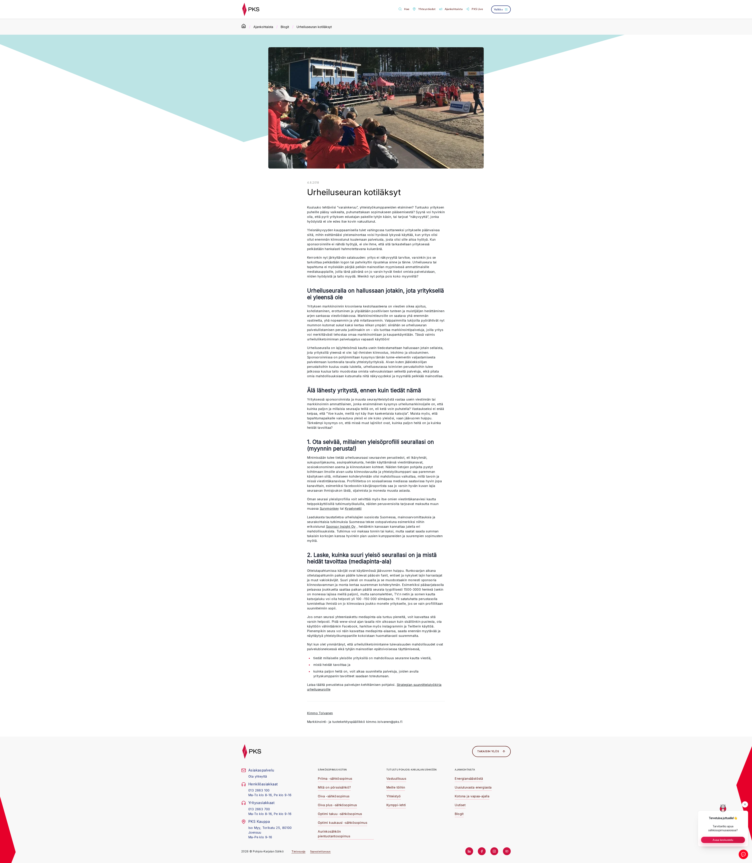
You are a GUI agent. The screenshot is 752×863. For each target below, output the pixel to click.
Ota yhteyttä (257, 776)
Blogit (285, 27)
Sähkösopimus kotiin (332, 769)
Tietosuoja (298, 851)
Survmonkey (329, 508)
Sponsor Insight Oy (340, 526)
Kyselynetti (353, 508)
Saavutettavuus (320, 851)
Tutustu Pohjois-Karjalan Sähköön (411, 769)
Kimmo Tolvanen (320, 713)
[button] (403, 9)
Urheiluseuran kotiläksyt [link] (314, 27)
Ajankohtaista (263, 27)
